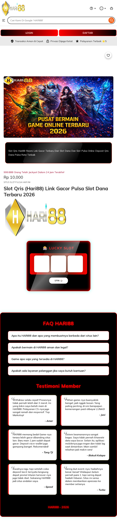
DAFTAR (88, 32)
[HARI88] (13, 15)
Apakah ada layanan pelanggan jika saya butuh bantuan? (48, 370)
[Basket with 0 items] (111, 8)
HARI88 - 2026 (58, 507)
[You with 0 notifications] (103, 8)
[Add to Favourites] (108, 55)
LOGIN (29, 32)
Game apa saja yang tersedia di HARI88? (37, 359)
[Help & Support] (93, 8)
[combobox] (57, 20)
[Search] (111, 20)
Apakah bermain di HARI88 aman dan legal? (39, 347)
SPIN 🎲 (59, 280)
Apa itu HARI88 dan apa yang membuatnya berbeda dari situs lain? (55, 335)
